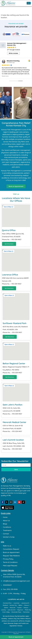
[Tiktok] (23, 502)
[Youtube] (19, 502)
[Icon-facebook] (2, 502)
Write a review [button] (13, 53)
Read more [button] (5, 76)
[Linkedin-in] (15, 502)
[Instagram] (10, 502)
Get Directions (9, 244)
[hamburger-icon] (29, 3)
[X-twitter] (6, 502)
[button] (1, 34)
